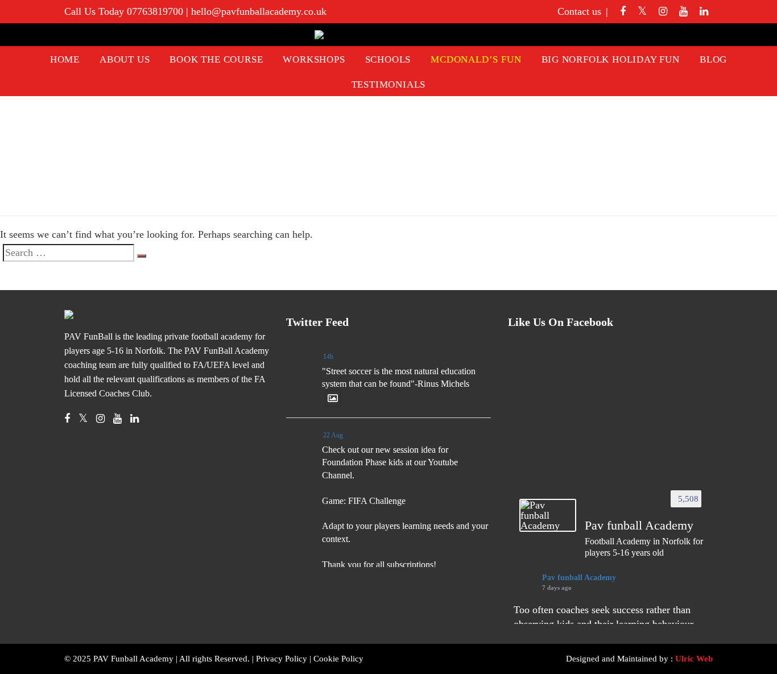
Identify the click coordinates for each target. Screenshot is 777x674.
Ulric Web (694, 658)
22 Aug (333, 435)
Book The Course (216, 59)
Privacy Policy (281, 658)
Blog (713, 59)
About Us (125, 59)
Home (65, 59)
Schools (388, 59)
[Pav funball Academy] (547, 515)
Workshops (314, 59)
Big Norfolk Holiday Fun (611, 59)
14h (328, 357)
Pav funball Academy (579, 577)
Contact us (579, 11)
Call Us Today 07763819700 (123, 11)
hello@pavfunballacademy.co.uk (258, 11)
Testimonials (389, 84)
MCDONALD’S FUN (476, 59)
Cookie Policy (338, 658)
